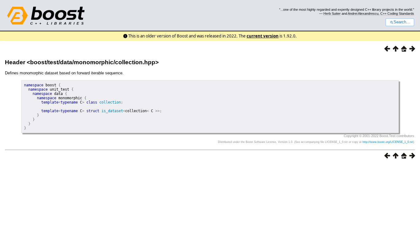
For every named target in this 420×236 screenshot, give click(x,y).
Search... (402, 22)
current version (263, 36)
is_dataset (112, 111)
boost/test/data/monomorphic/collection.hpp (92, 62)
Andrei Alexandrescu (363, 13)
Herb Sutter (332, 13)
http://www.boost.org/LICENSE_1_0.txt (388, 142)
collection (110, 102)
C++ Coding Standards (397, 13)
